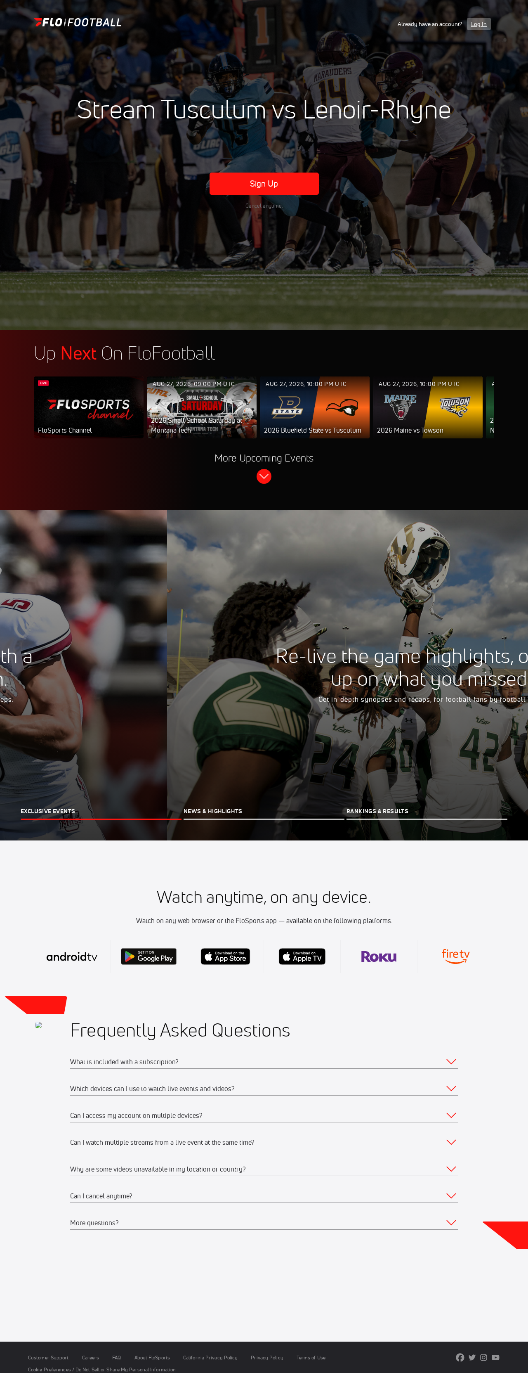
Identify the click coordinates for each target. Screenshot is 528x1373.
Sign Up (264, 183)
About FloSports (152, 1357)
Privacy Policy (267, 1357)
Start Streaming (88, 415)
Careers (90, 1357)
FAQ (116, 1357)
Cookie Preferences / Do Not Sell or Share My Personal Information (102, 1369)
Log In (479, 24)
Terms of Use (311, 1357)
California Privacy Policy (210, 1357)
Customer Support (48, 1357)
